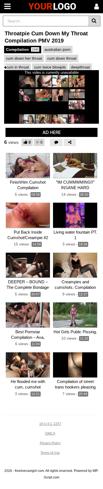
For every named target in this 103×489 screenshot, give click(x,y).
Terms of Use (50, 453)
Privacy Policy (50, 443)
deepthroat (80, 67)
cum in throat (17, 67)
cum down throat (61, 58)
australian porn (57, 49)
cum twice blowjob (50, 67)
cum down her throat (24, 58)
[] (94, 21)
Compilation (22, 49)
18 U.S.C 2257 (50, 424)
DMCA (50, 433)
